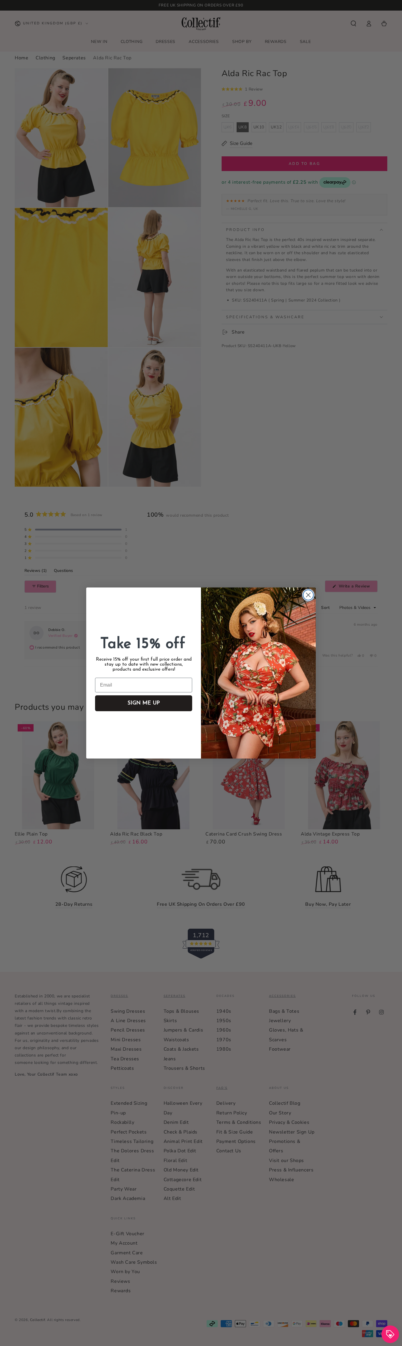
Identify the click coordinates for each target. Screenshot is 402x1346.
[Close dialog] (308, 595)
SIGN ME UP (143, 703)
